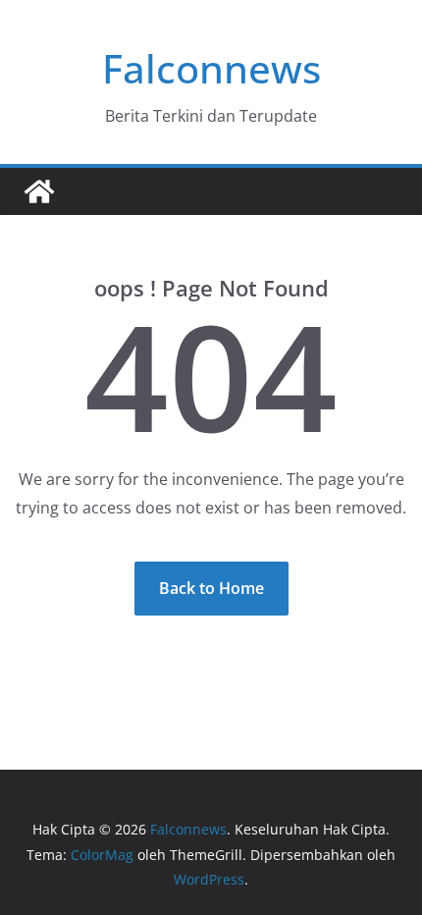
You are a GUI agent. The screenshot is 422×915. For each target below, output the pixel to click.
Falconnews (211, 68)
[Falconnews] (39, 191)
